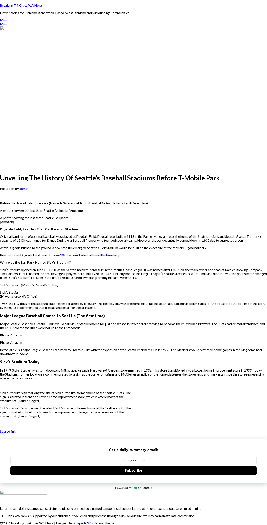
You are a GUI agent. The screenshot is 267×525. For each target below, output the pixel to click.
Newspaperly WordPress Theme (90, 523)
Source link (8, 431)
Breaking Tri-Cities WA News (21, 5)
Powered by (123, 487)
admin (23, 188)
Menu (4, 20)
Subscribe (133, 471)
